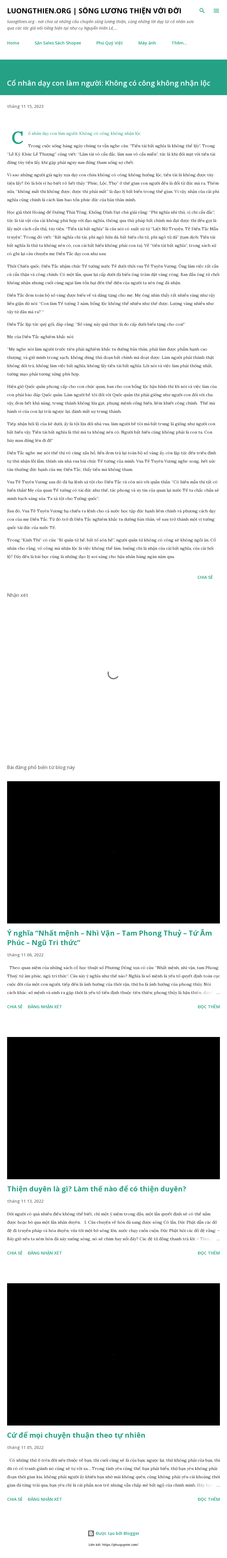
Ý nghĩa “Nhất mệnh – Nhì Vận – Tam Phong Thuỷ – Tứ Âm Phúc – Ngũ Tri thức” (109, 937)
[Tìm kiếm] (202, 10)
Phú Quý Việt (109, 43)
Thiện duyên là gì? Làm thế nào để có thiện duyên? (96, 1188)
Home (13, 43)
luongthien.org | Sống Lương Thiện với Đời (94, 10)
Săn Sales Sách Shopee (58, 43)
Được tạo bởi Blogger (117, 1533)
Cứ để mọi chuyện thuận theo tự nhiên (76, 1435)
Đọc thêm (209, 1006)
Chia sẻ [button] (205, 577)
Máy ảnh (147, 43)
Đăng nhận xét (45, 1006)
